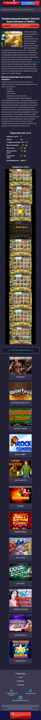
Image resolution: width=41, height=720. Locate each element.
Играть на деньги (20, 26)
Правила (20, 681)
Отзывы (20, 685)
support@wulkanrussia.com (20, 700)
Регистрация (11, 3)
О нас (20, 677)
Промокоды (20, 674)
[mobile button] (37, 3)
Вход (29, 3)
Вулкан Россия (35, 61)
